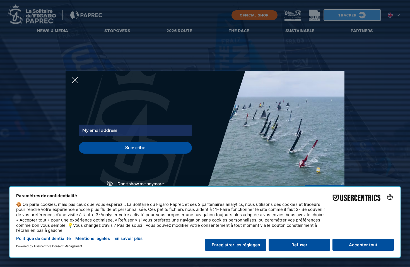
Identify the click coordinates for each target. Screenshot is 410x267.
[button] (75, 80)
